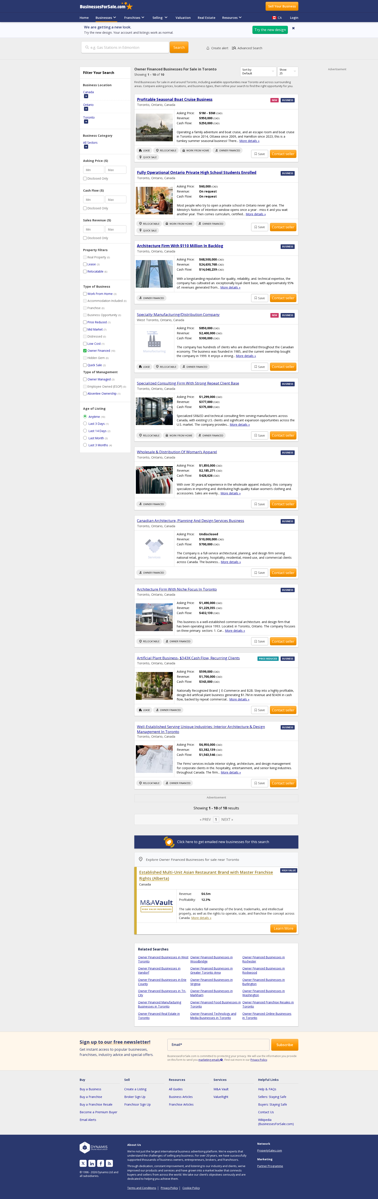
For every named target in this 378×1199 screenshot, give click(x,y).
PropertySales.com (269, 1150)
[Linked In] (92, 1163)
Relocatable (95, 271)
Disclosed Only (98, 178)
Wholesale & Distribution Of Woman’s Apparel (177, 451)
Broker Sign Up (134, 1097)
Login (294, 18)
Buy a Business (90, 1089)
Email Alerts (88, 1120)
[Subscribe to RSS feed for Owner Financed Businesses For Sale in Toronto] (109, 1163)
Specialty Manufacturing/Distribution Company (178, 314)
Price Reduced (97, 322)
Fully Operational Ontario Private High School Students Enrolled (196, 172)
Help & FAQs (267, 1089)
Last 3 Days (97, 424)
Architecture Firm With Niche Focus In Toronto (177, 589)
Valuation (183, 18)
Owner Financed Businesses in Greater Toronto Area (211, 970)
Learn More (283, 928)
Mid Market (95, 329)
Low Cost (94, 343)
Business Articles (181, 1097)
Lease (92, 264)
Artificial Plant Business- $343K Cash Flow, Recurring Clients (188, 657)
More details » (249, 141)
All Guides (176, 1089)
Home (84, 18)
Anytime (94, 417)
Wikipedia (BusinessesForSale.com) (276, 1122)
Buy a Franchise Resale (96, 1104)
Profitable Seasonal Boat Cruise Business (174, 99)
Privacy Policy (258, 1060)
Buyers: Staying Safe (272, 1104)
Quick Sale (95, 365)
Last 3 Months (98, 445)
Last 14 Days (98, 431)
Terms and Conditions (141, 1188)
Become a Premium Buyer (98, 1112)
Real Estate (206, 18)
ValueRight (221, 1097)
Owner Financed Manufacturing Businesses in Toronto (159, 1004)
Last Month (96, 438)
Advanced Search (246, 48)
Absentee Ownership (102, 393)
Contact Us (266, 1112)
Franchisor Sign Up (137, 1104)
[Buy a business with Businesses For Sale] (109, 6)
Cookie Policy (191, 1188)
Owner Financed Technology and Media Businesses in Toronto (213, 1016)
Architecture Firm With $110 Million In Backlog (180, 245)
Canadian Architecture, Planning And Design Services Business (190, 520)
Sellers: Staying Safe (272, 1097)
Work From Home (100, 294)
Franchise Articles (181, 1104)
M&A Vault (221, 1089)
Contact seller (283, 153)
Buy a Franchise (91, 1097)
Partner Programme (270, 1166)
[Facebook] (101, 1163)
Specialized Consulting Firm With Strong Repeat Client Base (188, 383)
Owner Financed (99, 350)
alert (219, 48)
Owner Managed (99, 379)
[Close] (293, 28)
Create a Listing (135, 1089)
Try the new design (270, 29)
